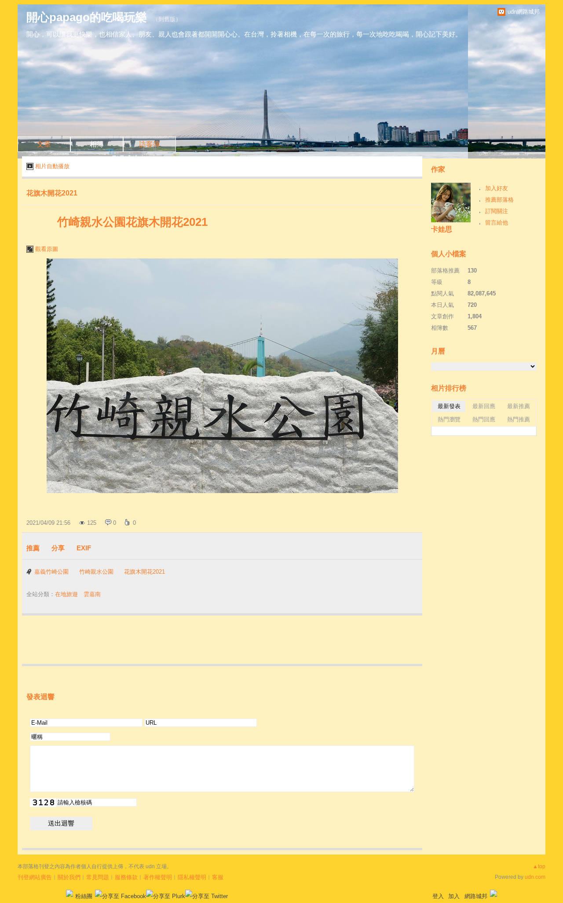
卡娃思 (441, 229)
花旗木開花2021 (51, 193)
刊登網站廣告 (35, 877)
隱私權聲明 (192, 877)
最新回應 (483, 406)
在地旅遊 (66, 594)
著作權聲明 (157, 877)
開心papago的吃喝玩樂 (86, 17)
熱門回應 (483, 419)
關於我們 (69, 877)
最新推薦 (518, 406)
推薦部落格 (499, 199)
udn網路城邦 (524, 11)
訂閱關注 (496, 211)
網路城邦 (475, 896)
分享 (58, 548)
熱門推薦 (518, 419)
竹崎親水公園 (96, 571)
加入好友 (496, 188)
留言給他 (496, 222)
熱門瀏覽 (449, 419)
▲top (539, 866)
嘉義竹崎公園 (51, 571)
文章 (44, 144)
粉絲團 (83, 896)
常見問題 (97, 877)
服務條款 (126, 877)
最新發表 (449, 406)
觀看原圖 (46, 249)
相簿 (97, 144)
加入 (454, 896)
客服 (217, 877)
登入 (438, 896)
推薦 (33, 548)
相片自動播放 (52, 166)
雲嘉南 (92, 594)
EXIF (84, 548)
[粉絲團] (69, 893)
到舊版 (166, 19)
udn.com (535, 877)
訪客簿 (149, 144)
